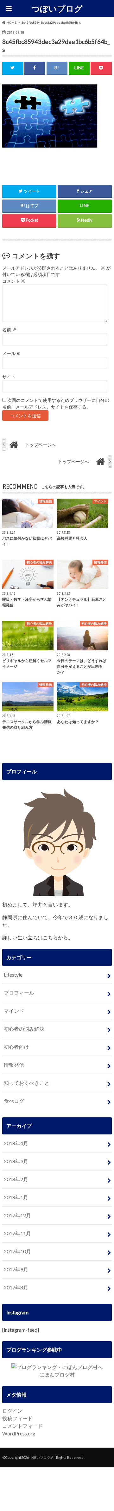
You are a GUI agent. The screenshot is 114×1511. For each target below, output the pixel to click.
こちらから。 (58, 937)
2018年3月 (16, 1161)
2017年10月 (17, 1251)
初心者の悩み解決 (24, 1029)
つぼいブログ (57, 8)
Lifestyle (13, 975)
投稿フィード (17, 1418)
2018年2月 (16, 1179)
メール (11, 353)
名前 (9, 329)
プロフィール (19, 993)
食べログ (14, 1101)
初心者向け (16, 1047)
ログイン (12, 1411)
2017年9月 (16, 1269)
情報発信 (14, 1065)
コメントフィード (22, 1426)
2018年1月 (16, 1197)
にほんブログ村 (57, 1375)
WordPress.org (18, 1433)
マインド (14, 1011)
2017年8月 (16, 1287)
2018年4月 (16, 1143)
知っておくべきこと (26, 1083)
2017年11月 (17, 1233)
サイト (9, 376)
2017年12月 (17, 1215)
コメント (13, 281)
